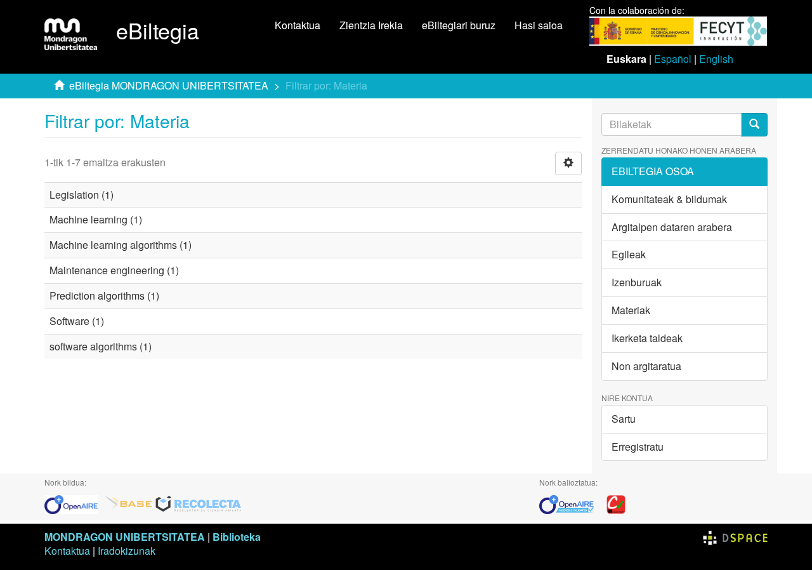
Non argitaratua (646, 366)
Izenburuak (637, 282)
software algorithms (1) (100, 346)
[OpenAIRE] (74, 503)
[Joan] (754, 124)
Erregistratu (638, 446)
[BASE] (129, 503)
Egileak (629, 254)
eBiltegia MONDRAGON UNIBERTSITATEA (168, 85)
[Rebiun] (615, 503)
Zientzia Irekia (371, 25)
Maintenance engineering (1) (114, 270)
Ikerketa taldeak (647, 338)
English (716, 58)
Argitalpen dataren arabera (672, 227)
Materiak (631, 310)
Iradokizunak (126, 550)
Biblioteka (237, 536)
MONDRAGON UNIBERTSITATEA (124, 536)
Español (672, 58)
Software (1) (76, 321)
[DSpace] (735, 536)
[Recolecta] (199, 503)
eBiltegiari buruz (458, 25)
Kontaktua (297, 25)
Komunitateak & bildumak (669, 199)
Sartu (624, 418)
